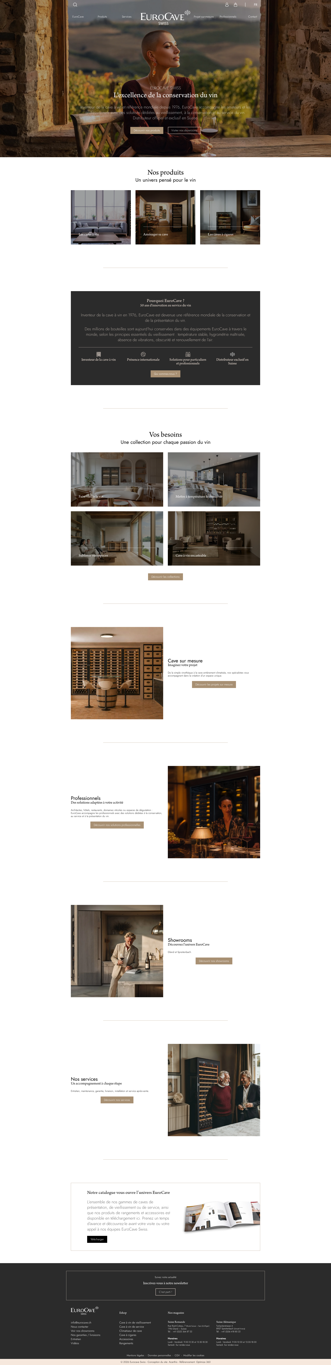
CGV (177, 1355)
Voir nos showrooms (82, 1331)
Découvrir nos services (117, 1100)
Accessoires (126, 1339)
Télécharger (97, 1239)
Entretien (76, 1339)
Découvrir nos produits (147, 130)
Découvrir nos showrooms (214, 961)
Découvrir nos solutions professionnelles (117, 825)
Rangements (126, 1343)
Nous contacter (79, 1327)
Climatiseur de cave (130, 1331)
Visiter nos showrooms (184, 130)
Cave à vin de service (131, 1327)
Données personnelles (159, 1355)
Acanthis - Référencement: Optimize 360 (189, 1362)
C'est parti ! (165, 1292)
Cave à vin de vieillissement (135, 1323)
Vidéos (75, 1343)
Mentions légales (135, 1355)
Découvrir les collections (165, 577)
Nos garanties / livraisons (85, 1335)
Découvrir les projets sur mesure (214, 684)
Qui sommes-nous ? (165, 374)
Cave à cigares (127, 1335)
